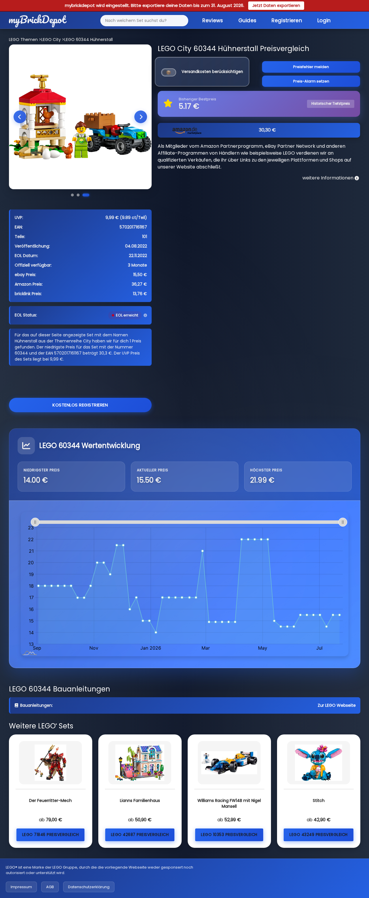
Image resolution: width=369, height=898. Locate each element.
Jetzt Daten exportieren (276, 5)
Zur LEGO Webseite (337, 705)
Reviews (212, 20)
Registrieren (287, 20)
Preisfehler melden (311, 67)
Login (324, 20)
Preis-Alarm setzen (311, 81)
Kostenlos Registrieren (80, 405)
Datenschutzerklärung (89, 887)
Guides (247, 20)
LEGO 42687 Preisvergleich (140, 834)
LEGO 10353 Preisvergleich (229, 834)
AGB (50, 887)
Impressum (21, 887)
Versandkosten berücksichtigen (212, 71)
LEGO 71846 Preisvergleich (50, 834)
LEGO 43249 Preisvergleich (318, 834)
